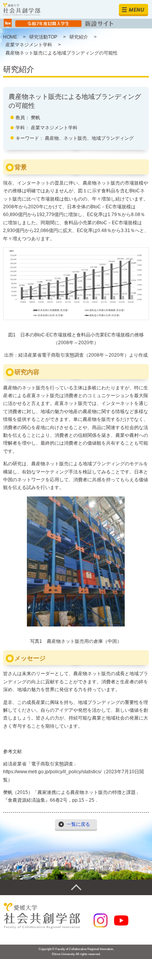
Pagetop (76, 887)
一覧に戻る (78, 824)
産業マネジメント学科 (54, 127)
